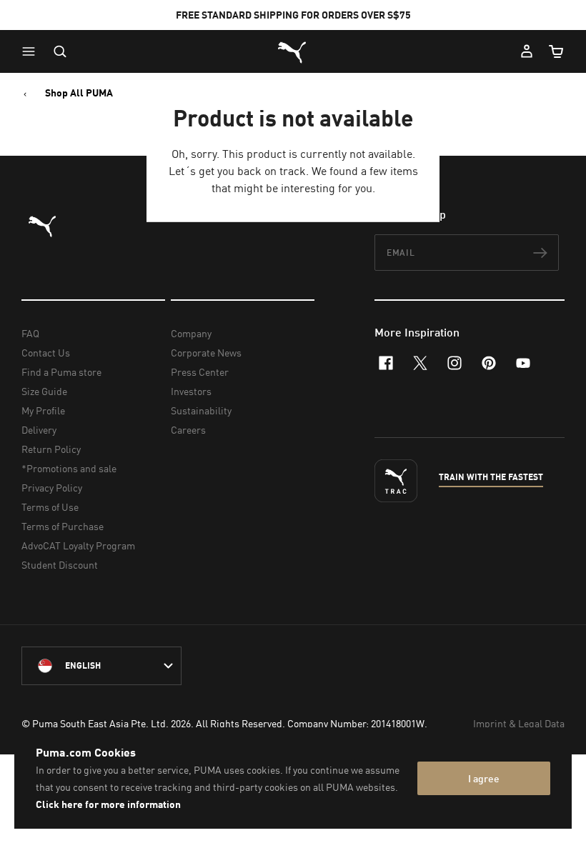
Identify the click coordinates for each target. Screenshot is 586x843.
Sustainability (201, 410)
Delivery (38, 430)
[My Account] (526, 51)
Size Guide (44, 391)
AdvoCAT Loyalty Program (78, 545)
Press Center (200, 372)
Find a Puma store (61, 372)
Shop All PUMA (79, 93)
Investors (191, 391)
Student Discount (59, 565)
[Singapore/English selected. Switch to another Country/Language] (101, 665)
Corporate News (206, 352)
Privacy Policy (51, 488)
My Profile (43, 410)
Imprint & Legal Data (519, 723)
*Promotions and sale (68, 468)
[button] (32, 51)
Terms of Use (50, 507)
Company (191, 333)
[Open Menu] (32, 51)
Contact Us (45, 352)
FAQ (30, 333)
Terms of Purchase (62, 526)
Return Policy (51, 449)
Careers (188, 430)
